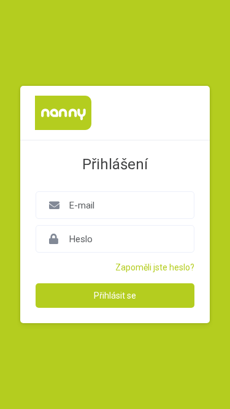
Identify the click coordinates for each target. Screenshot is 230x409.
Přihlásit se (115, 295)
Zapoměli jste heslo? (154, 267)
